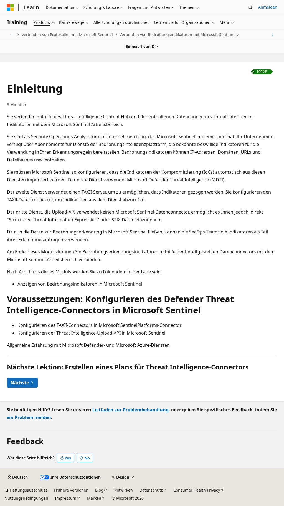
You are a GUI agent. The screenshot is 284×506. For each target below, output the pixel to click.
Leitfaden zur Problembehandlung (130, 410)
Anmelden (267, 7)
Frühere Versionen (71, 490)
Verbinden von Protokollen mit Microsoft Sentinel (67, 34)
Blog (99, 490)
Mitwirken (123, 490)
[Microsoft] (10, 7)
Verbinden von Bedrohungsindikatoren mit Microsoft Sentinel (177, 34)
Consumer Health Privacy (196, 490)
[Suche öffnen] (250, 7)
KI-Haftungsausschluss (25, 490)
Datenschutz (151, 490)
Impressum (65, 498)
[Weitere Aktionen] (272, 34)
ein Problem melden (29, 417)
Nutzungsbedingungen (26, 498)
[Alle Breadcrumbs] (11, 34)
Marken (94, 498)
